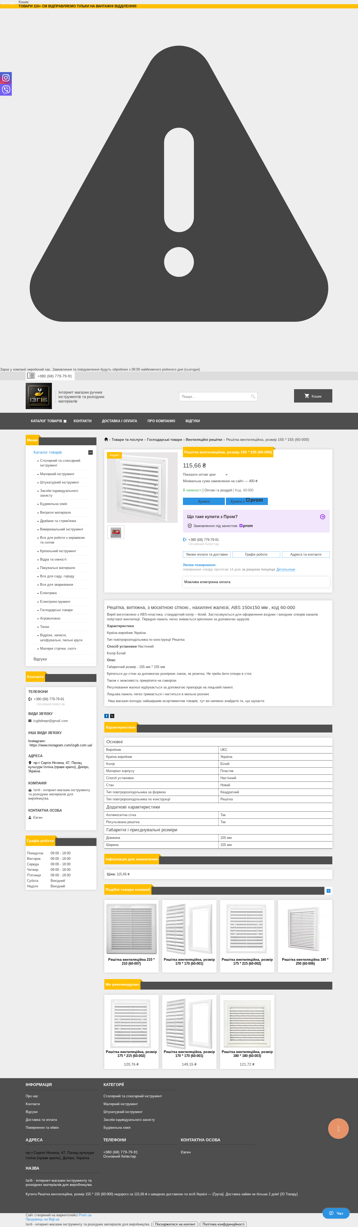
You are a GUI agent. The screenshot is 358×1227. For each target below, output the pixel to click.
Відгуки (193, 421)
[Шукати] (253, 396)
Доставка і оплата (119, 421)
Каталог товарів (46, 421)
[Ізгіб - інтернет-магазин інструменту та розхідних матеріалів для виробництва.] (39, 396)
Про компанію (161, 421)
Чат (340, 1213)
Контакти (82, 421)
